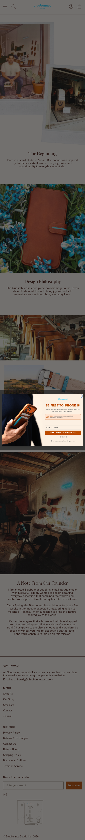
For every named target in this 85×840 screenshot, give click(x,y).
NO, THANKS (63, 437)
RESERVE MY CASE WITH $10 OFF (63, 432)
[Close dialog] (81, 396)
